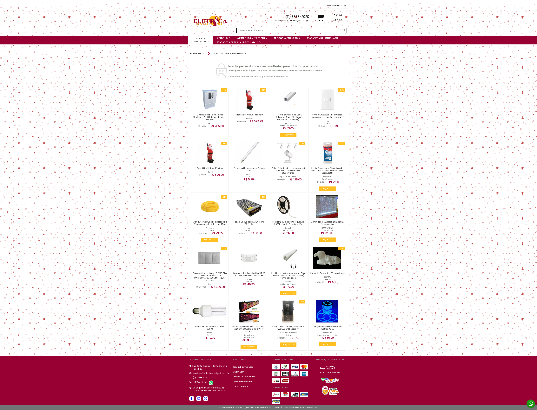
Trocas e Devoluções (243, 367)
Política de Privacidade (244, 376)
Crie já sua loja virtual (330, 372)
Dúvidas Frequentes (242, 381)
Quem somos (240, 371)
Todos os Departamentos (201, 40)
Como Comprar (241, 386)
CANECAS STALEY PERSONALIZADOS (229, 53)
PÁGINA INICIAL (197, 54)
